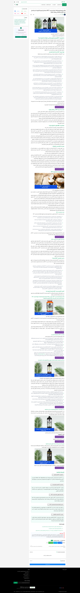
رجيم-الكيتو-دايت (58, 8)
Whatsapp (50, 542)
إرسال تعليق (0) (47, 564)
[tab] (64, 4)
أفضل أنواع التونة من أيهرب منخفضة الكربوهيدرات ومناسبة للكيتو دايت (52, 526)
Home (14, 591)
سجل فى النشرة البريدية (41, 591)
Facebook (59, 542)
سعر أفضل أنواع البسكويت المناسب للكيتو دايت (55, 528)
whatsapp (25, 11)
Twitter (55, 542)
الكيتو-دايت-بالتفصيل (56, 540)
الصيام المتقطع (48, 4)
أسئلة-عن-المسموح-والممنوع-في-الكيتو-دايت (20, 19)
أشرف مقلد (61, 14)
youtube (25, 13)
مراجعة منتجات (43, 4)
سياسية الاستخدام (32, 591)
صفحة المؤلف (18, 591)
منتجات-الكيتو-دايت (17, 24)
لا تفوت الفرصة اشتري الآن (58, 107)
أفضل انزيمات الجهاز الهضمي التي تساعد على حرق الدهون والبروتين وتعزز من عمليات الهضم (49, 530)
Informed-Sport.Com (41, 354)
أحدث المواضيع (60, 4)
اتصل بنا (37, 591)
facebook (18, 11)
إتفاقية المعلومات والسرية (26, 591)
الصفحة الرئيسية (64, 8)
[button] (17, 4)
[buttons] (18, 2)
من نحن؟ (21, 591)
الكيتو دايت (54, 4)
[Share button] (47, 543)
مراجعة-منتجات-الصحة (22, 22)
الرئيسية (64, 4)
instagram (18, 13)
